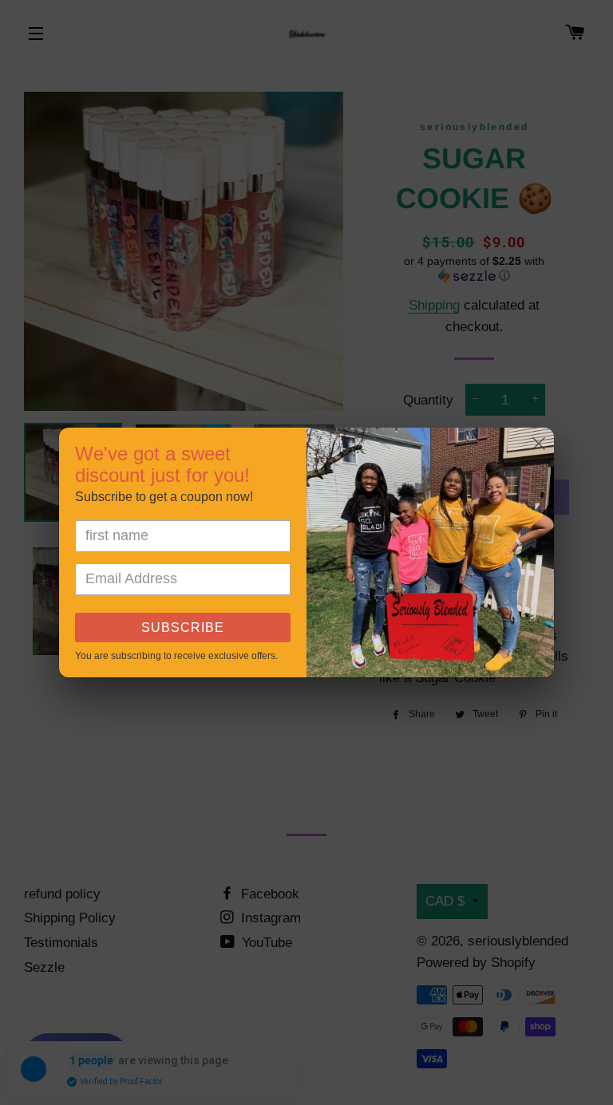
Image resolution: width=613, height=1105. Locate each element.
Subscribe (182, 627)
